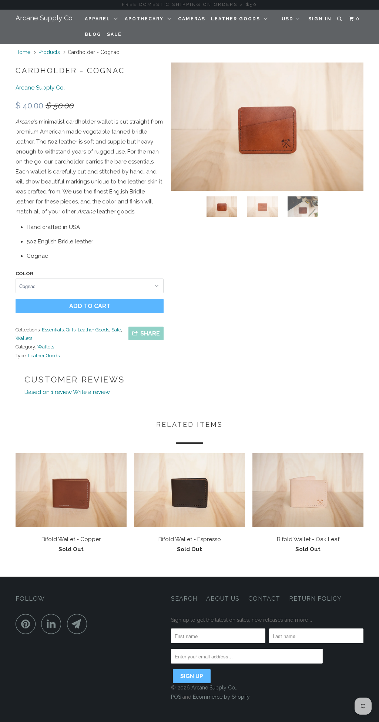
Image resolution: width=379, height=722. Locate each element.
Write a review (91, 392)
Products (49, 52)
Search (184, 598)
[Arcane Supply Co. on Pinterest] (28, 624)
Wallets (24, 338)
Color (24, 273)
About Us (222, 598)
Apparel (99, 18)
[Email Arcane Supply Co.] (79, 624)
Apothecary (146, 18)
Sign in (320, 18)
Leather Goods (237, 18)
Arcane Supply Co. (45, 18)
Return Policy (315, 598)
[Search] (340, 19)
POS (176, 697)
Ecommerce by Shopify (221, 697)
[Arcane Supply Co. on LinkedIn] (53, 624)
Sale (114, 34)
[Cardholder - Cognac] (267, 127)
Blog (93, 34)
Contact (264, 598)
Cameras (191, 18)
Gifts (71, 330)
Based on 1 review (48, 392)
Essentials (53, 330)
